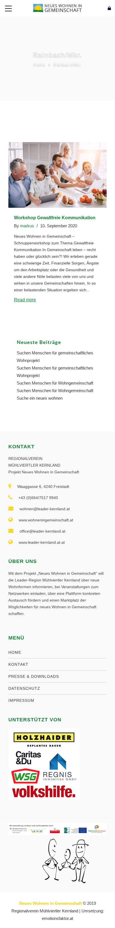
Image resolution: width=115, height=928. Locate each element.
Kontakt (18, 664)
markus (27, 225)
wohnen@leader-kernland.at (45, 509)
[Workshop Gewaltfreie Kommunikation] (57, 175)
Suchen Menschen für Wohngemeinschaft (55, 383)
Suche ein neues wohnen (40, 398)
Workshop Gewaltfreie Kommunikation (54, 217)
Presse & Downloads (33, 676)
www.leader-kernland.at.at (42, 542)
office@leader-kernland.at (42, 531)
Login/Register (97, 8)
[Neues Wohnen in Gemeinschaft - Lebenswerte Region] (57, 7)
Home (39, 63)
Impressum (21, 700)
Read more (25, 299)
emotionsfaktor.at (57, 918)
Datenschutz (24, 688)
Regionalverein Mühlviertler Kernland (44, 910)
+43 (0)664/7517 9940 (38, 497)
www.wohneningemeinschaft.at (46, 520)
